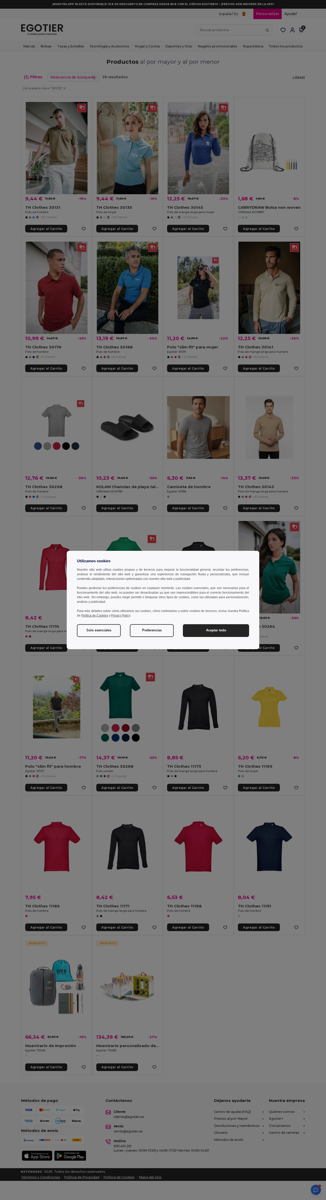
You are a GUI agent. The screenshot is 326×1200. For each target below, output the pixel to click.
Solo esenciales (98, 630)
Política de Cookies (94, 615)
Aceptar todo (216, 630)
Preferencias (152, 630)
